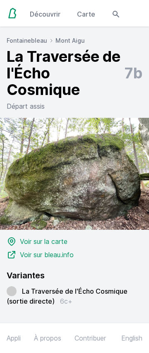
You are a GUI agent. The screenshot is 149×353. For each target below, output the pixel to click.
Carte (86, 14)
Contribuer (90, 338)
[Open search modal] (116, 13)
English (131, 338)
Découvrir (45, 14)
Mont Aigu (70, 40)
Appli (14, 338)
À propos (47, 338)
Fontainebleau (27, 40)
